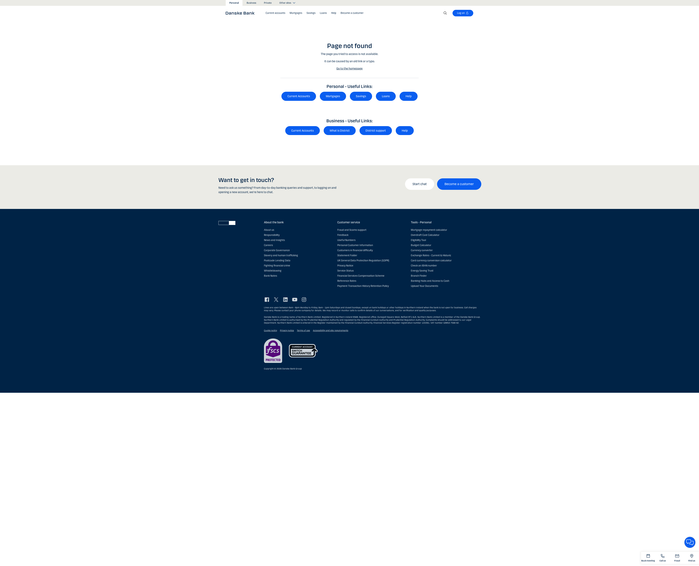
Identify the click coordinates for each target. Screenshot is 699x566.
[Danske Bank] (241, 13)
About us (269, 229)
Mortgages (333, 96)
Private (268, 2)
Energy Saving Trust (422, 270)
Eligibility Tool (418, 240)
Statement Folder (347, 255)
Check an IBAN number (424, 265)
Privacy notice (287, 330)
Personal (234, 2)
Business (251, 2)
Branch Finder (419, 275)
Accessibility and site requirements (330, 330)
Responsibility (272, 235)
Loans (386, 96)
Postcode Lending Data (277, 260)
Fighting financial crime (277, 265)
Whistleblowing (272, 270)
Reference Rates (346, 280)
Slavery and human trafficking (281, 255)
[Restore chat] (689, 542)
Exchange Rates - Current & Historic (431, 255)
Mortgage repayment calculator (429, 229)
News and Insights (274, 240)
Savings (361, 96)
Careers (268, 245)
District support (376, 130)
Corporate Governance (277, 250)
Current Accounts (298, 96)
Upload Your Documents (424, 286)
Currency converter (422, 250)
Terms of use (303, 330)
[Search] (445, 13)
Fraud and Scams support (351, 229)
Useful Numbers (346, 240)
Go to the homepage (349, 68)
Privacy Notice (345, 265)
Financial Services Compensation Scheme (360, 275)
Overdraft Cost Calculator (425, 235)
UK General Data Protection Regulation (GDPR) (363, 260)
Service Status (345, 270)
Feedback (342, 235)
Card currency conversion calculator (431, 260)
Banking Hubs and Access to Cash (430, 280)
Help (409, 96)
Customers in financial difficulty (355, 250)
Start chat (419, 184)
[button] (275, 13)
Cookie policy (270, 330)
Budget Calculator (421, 245)
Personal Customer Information (355, 245)
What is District (340, 130)
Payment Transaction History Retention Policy (363, 286)
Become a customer (459, 184)
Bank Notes (270, 275)
